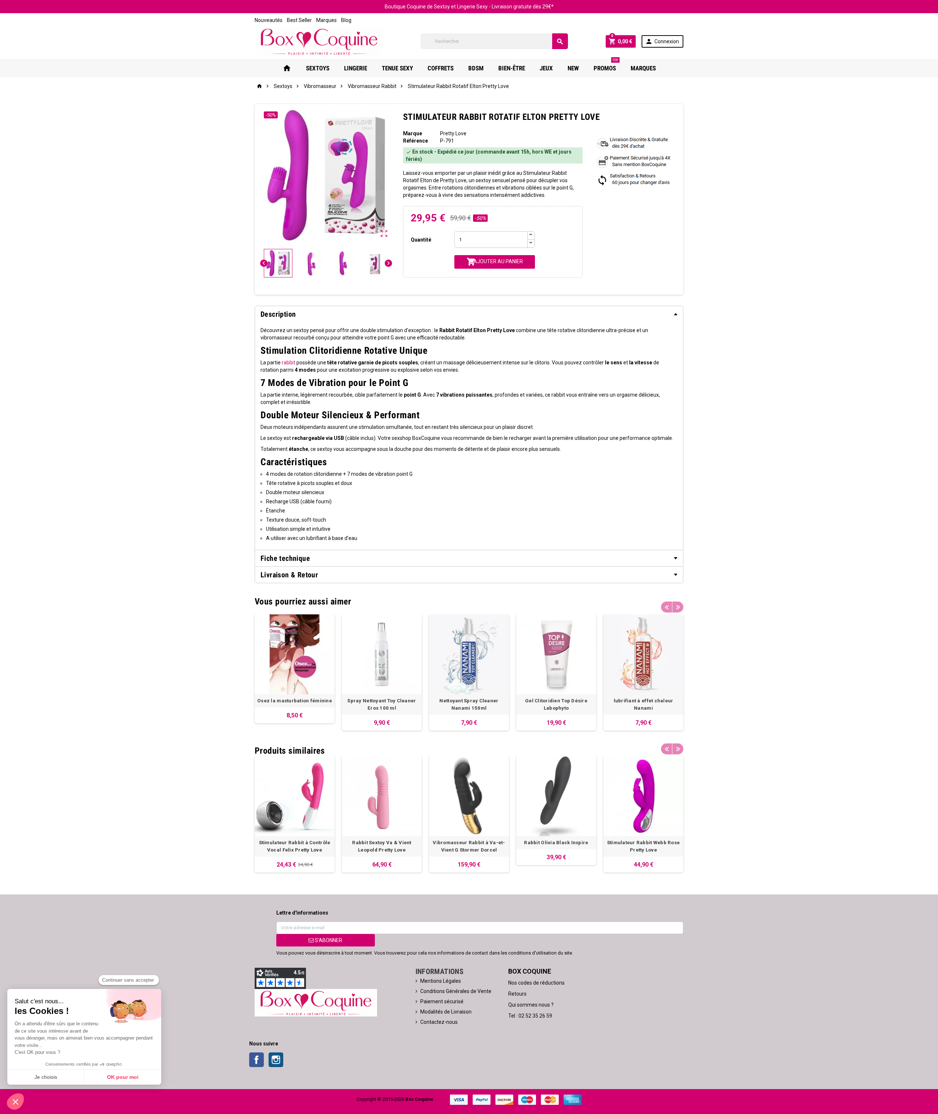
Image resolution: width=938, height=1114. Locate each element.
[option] (294, 668)
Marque (412, 133)
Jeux (546, 68)
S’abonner (328, 940)
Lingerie (355, 68)
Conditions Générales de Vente (455, 991)
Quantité (421, 240)
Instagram (276, 1059)
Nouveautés (268, 20)
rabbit (288, 362)
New (573, 68)
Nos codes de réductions (536, 983)
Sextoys (317, 68)
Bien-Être (511, 68)
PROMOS (606, 65)
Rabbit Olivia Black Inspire (556, 842)
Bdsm (476, 68)
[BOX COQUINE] (319, 41)
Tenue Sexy (397, 68)
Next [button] (677, 607)
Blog (346, 20)
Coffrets (441, 68)
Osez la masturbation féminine (294, 700)
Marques (326, 20)
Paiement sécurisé (442, 1001)
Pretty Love (453, 133)
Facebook (256, 1059)
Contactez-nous (439, 1022)
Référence (415, 141)
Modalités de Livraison (446, 1012)
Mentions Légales (440, 981)
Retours (517, 994)
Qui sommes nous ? (531, 1005)
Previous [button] (666, 607)
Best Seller (299, 20)
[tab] (469, 314)
